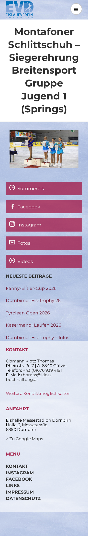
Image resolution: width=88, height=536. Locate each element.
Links (13, 485)
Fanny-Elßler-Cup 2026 (31, 288)
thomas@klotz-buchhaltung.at (29, 377)
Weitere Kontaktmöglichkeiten (38, 393)
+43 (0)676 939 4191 (42, 370)
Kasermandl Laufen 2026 (33, 325)
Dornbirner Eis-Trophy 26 (33, 300)
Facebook (19, 479)
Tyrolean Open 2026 (28, 312)
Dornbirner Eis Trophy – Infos (37, 337)
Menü (76, 9)
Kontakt (17, 466)
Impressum (20, 492)
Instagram (20, 472)
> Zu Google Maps (24, 438)
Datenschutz (23, 498)
